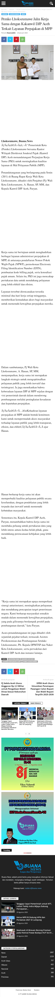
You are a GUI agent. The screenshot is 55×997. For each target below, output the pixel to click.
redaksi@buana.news (33, 888)
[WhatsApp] (22, 39)
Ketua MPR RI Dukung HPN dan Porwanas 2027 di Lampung (26, 722)
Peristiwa (4, 977)
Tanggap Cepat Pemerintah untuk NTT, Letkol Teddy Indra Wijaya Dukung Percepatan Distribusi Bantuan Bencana (9, 725)
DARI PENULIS (36, 703)
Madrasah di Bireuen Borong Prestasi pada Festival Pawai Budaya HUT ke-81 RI (44, 723)
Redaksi (36, 990)
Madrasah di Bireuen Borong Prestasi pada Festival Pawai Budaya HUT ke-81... (35, 931)
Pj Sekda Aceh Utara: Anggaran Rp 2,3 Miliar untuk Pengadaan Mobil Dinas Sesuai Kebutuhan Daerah (13, 689)
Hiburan (4, 965)
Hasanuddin (11, 33)
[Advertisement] (27, 110)
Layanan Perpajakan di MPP (12, 661)
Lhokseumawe (14, 14)
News (23, 14)
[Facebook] (4, 39)
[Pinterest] (16, 39)
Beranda (4, 9)
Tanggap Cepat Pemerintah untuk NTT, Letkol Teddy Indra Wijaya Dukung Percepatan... (34, 906)
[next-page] (29, 733)
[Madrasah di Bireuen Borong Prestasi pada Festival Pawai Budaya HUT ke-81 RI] (45, 713)
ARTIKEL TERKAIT (20, 703)
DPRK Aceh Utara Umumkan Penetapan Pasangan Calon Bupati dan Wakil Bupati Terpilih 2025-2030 (42, 689)
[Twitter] (10, 39)
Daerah (11, 9)
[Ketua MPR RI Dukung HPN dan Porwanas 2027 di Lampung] (27, 713)
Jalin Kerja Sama (14, 659)
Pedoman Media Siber (23, 990)
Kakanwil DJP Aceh (27, 659)
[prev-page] (26, 733)
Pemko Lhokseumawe (30, 661)
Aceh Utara (5, 961)
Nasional (5, 719)
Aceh (3, 973)
